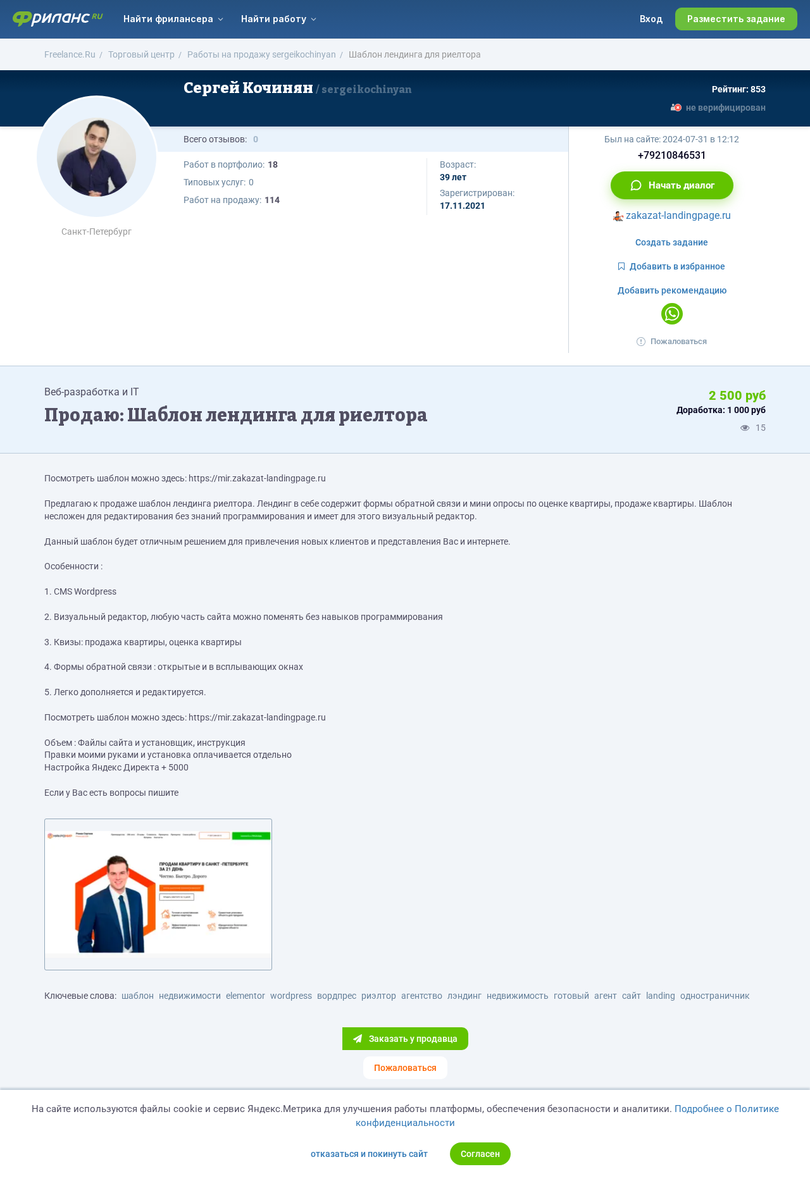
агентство (421, 996)
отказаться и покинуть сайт (369, 1154)
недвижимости (190, 996)
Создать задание (671, 242)
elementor (245, 996)
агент (605, 996)
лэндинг (464, 996)
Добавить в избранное (677, 266)
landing (660, 996)
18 (273, 164)
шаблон (138, 996)
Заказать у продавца (412, 1039)
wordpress (291, 996)
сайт (631, 996)
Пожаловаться (679, 341)
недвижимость (518, 996)
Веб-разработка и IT (91, 392)
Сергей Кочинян (297, 88)
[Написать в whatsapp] (672, 314)
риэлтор (378, 996)
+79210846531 (672, 155)
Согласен (480, 1154)
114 (272, 200)
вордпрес (336, 996)
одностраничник (715, 996)
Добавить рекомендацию (672, 290)
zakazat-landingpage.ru (677, 215)
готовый (571, 996)
